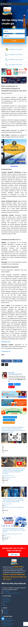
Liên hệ (4, 605)
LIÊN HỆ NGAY (14, 166)
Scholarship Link (5, 351)
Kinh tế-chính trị (6, 507)
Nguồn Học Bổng (7, 4)
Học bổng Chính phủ (7, 533)
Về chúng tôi (6, 598)
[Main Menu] (1, 4)
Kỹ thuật (11, 507)
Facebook (17, 384)
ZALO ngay (14, 554)
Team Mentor (6, 601)
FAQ (4, 603)
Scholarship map (7, 618)
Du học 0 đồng (6, 622)
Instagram (6, 613)
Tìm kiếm (14, 41)
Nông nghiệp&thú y (19, 507)
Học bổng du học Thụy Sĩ (8, 475)
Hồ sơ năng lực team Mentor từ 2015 (8, 624)
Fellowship (6, 477)
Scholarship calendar (8, 620)
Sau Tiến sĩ (10, 477)
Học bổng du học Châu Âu (17, 533)
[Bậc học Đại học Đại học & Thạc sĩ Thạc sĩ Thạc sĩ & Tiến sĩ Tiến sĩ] (14, 31)
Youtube (12, 386)
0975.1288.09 (6, 591)
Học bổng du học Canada (10, 417)
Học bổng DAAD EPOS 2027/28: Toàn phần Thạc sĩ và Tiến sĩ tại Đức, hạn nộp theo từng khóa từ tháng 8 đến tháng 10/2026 (13, 500)
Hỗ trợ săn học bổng (9, 422)
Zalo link (11, 384)
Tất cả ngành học (6, 478)
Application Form (5, 341)
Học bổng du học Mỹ (9, 420)
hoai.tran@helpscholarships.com (11, 593)
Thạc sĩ (5, 505)
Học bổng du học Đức (7, 503)
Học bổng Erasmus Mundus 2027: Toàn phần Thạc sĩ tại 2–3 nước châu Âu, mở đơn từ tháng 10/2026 (13, 530)
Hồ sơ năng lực (7, 599)
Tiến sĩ (14, 477)
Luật (14, 507)
